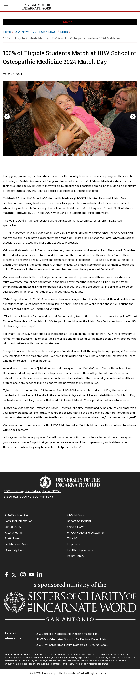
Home (7, 32)
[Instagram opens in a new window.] (22, 575)
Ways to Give (75, 527)
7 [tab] (78, 154)
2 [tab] (51, 154)
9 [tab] (89, 154)
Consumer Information (18, 521)
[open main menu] (12, 5)
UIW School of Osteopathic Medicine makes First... (68, 634)
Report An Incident (79, 521)
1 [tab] (45, 154)
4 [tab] (62, 154)
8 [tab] (83, 154)
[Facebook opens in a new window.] (6, 574)
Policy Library (75, 556)
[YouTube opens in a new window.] (31, 575)
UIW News (22, 32)
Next (133, 116)
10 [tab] (95, 154)
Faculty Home (14, 533)
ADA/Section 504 (16, 515)
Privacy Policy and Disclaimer (85, 533)
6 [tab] (72, 154)
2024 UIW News (44, 32)
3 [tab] (56, 154)
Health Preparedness (80, 550)
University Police (15, 550)
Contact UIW (13, 527)
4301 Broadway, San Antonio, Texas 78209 (32, 491)
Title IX (72, 538)
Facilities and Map (16, 544)
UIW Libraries (76, 515)
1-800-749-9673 (41, 497)
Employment (75, 544)
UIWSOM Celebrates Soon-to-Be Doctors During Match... (73, 639)
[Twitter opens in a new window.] (13, 575)
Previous (7, 116)
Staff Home (12, 538)
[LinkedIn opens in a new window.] (39, 575)
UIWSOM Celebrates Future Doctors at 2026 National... (72, 645)
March (64, 32)
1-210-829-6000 (15, 497)
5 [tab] (67, 154)
